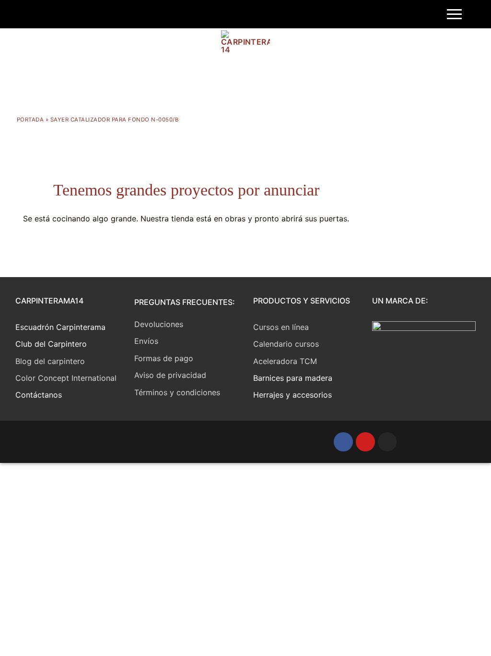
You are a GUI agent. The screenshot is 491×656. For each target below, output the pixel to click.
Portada (30, 119)
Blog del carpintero (50, 361)
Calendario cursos (286, 344)
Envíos (146, 341)
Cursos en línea (281, 327)
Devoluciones (158, 324)
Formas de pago (163, 358)
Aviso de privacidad (170, 375)
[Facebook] (343, 441)
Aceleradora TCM (285, 361)
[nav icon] (454, 14)
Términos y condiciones (177, 392)
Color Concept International (66, 378)
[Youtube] (365, 441)
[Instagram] (387, 441)
